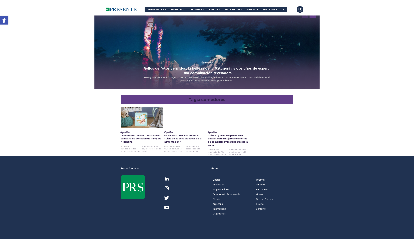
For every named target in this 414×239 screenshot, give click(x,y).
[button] (4, 20)
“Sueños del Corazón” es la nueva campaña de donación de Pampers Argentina (141, 138)
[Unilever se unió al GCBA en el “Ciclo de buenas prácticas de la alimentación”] (185, 117)
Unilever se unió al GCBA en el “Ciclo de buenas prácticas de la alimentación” (183, 138)
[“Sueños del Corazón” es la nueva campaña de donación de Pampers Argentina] (142, 117)
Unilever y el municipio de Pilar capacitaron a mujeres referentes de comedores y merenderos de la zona (228, 140)
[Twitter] (167, 198)
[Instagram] (167, 189)
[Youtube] (167, 208)
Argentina (207, 62)
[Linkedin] (167, 179)
